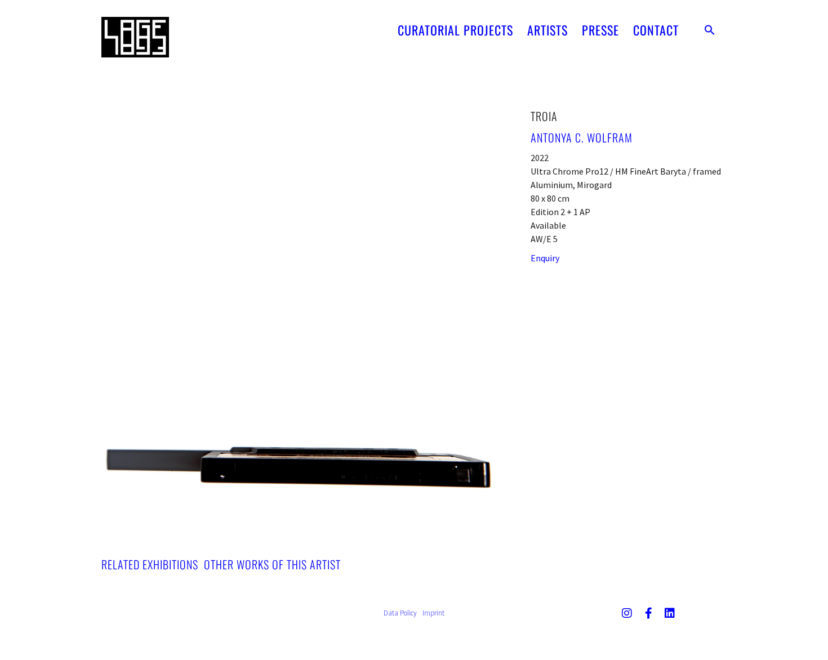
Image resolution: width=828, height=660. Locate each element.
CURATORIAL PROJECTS (455, 30)
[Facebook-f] (648, 613)
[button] (710, 30)
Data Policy (400, 613)
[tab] (149, 564)
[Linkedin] (670, 613)
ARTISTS (547, 30)
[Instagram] (627, 613)
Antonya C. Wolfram (582, 137)
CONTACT (656, 30)
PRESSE (600, 30)
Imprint (433, 613)
